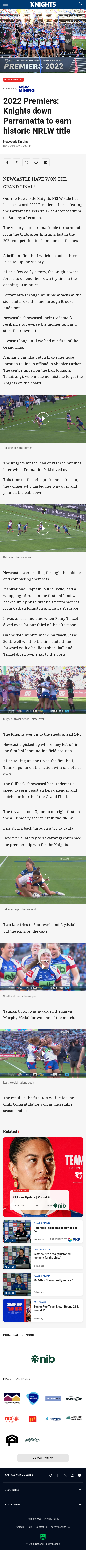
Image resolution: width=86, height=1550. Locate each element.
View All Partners (43, 1458)
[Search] (80, 4)
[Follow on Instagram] (72, 1475)
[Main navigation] (5, 4)
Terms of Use (34, 1518)
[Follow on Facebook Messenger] (79, 1475)
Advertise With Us (60, 1526)
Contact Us (41, 1526)
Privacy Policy (51, 1518)
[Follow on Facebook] (58, 1475)
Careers (20, 1526)
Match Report (13, 80)
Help (30, 1526)
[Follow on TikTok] (50, 1475)
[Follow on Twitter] (65, 1475)
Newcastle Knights (16, 141)
